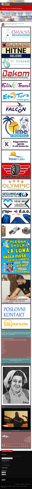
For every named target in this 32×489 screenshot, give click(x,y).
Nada (3, 342)
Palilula (6, 24)
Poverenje (3, 352)
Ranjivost (3, 349)
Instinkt (3, 341)
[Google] (2, 474)
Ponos (3, 353)
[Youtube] (5, 474)
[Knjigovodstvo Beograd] (16, 216)
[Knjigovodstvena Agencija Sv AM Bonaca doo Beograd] (16, 144)
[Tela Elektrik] (16, 231)
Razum (3, 346)
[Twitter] (3, 472)
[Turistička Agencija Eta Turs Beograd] (16, 96)
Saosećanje (4, 350)
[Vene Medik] (16, 203)
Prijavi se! (10, 458)
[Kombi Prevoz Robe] (16, 171)
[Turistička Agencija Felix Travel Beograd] (16, 85)
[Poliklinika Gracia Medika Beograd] (16, 34)
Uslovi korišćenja (22, 484)
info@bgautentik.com (7, 465)
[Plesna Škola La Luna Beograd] (16, 256)
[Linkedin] (3, 474)
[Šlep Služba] (16, 324)
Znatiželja (3, 345)
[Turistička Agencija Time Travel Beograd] (16, 13)
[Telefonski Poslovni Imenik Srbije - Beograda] (16, 311)
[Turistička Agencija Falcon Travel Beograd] (16, 19)
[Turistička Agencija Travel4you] (16, 156)
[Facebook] (2, 472)
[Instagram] (5, 472)
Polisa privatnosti (17, 484)
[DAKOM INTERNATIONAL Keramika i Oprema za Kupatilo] (16, 74)
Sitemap (26, 484)
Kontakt (29, 484)
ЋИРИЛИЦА (5, 467)
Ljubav (3, 348)
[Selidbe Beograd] (16, 50)
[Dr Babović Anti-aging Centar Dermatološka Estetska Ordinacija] (16, 63)
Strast (3, 344)
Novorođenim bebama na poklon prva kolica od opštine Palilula (14, 23)
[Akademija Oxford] (16, 1)
